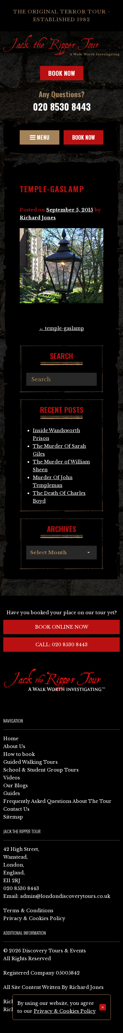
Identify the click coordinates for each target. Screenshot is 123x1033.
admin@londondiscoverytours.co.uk (65, 896)
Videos (11, 778)
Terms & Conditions (28, 911)
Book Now (61, 73)
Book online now (61, 627)
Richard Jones (38, 218)
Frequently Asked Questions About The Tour (57, 801)
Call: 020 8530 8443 (61, 645)
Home (10, 739)
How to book (19, 754)
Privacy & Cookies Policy (34, 918)
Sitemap (13, 817)
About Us (14, 746)
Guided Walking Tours (30, 762)
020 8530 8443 (62, 106)
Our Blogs (15, 786)
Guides (11, 793)
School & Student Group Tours (41, 770)
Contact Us (16, 809)
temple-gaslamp (61, 328)
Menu (42, 137)
